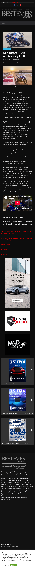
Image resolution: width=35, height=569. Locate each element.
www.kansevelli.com (7, 544)
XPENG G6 (4, 254)
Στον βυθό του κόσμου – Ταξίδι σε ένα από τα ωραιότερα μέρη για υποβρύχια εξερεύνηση (17, 223)
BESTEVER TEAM (16, 60)
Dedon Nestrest (13, 2)
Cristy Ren (4, 249)
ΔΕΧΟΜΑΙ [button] (13, 565)
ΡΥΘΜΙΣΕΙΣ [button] (6, 565)
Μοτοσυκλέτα (7, 48)
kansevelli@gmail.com (12, 546)
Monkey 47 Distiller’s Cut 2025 (13, 217)
